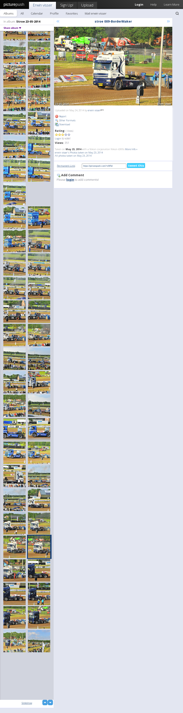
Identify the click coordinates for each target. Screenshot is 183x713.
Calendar (37, 13)
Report (62, 116)
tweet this (136, 166)
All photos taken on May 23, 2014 (73, 155)
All (22, 13)
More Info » (131, 149)
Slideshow (27, 703)
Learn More (171, 4)
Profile (54, 13)
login (70, 180)
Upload (87, 5)
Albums (8, 13)
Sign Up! (66, 5)
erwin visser (94, 110)
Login (58, 138)
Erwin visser (42, 5)
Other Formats (66, 120)
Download (64, 124)
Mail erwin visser (95, 13)
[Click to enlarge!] (113, 66)
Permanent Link (66, 165)
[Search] (177, 13)
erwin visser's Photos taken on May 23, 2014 (79, 152)
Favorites (72, 13)
